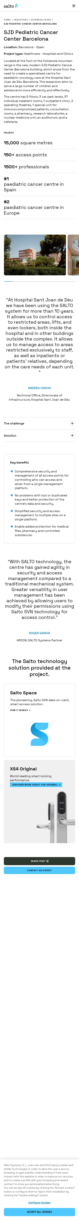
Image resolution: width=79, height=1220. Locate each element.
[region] (39, 1189)
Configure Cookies (39, 1202)
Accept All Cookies (39, 1212)
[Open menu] (74, 5)
